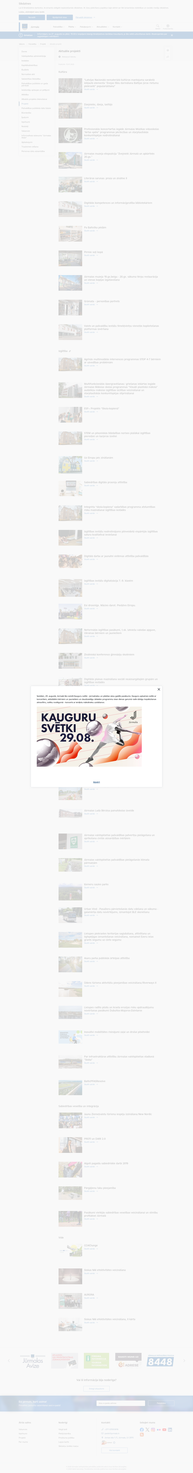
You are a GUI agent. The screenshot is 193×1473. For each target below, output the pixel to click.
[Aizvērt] (159, 689)
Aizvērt (96, 782)
